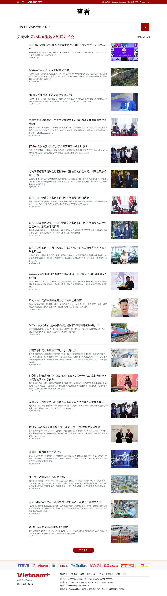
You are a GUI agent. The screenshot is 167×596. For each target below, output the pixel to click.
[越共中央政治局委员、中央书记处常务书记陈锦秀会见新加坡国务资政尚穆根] (124, 127)
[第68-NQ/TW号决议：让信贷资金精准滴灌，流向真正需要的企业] (124, 509)
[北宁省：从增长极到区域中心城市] (124, 484)
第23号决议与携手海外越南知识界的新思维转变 (55, 300)
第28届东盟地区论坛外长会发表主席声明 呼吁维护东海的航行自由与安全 (68, 47)
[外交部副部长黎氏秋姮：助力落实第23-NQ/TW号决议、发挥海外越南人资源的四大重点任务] (124, 383)
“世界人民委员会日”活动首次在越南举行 (51, 95)
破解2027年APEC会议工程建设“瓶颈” (49, 70)
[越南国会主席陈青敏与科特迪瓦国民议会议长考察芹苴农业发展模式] (124, 409)
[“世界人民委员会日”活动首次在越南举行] (124, 102)
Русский (142, 2)
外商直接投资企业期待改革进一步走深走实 (52, 350)
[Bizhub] (63, 565)
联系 (124, 574)
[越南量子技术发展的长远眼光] (124, 459)
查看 (83, 11)
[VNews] (33, 565)
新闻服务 (109, 574)
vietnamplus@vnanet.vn (79, 586)
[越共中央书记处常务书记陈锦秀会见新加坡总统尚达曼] (124, 205)
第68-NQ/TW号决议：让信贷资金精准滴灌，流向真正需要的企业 (65, 502)
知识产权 (63, 574)
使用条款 (74, 574)
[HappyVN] (142, 565)
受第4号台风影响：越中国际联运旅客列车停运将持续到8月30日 (64, 325)
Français (122, 2)
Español (131, 2)
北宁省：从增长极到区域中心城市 (47, 477)
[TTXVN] (23, 565)
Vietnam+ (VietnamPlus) (35, 2)
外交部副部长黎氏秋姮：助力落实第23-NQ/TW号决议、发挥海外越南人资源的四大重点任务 (67, 377)
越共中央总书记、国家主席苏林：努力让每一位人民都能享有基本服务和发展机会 (67, 249)
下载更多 (83, 550)
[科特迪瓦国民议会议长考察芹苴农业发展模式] (124, 154)
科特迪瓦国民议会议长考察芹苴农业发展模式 (62, 146)
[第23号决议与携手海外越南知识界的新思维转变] (124, 307)
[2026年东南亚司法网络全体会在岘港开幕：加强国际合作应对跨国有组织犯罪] (124, 281)
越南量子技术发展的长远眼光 (45, 452)
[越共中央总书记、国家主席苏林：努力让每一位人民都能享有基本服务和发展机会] (124, 255)
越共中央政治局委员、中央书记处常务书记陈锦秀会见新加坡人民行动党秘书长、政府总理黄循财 (67, 224)
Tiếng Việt (106, 2)
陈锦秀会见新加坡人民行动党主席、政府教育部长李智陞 (68, 427)
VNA (101, 574)
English (115, 2)
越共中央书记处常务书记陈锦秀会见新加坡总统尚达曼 (59, 197)
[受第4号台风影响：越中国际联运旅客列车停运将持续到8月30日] (124, 332)
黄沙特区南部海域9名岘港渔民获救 (48, 527)
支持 (88, 574)
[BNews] (54, 565)
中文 (136, 2)
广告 (118, 574)
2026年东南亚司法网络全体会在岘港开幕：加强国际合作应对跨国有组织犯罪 (68, 276)
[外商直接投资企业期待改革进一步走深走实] (124, 358)
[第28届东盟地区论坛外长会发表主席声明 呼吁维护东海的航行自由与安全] (124, 52)
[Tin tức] (43, 565)
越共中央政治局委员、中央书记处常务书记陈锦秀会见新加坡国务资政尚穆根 (67, 122)
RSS (82, 574)
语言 (95, 574)
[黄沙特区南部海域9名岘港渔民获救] (124, 534)
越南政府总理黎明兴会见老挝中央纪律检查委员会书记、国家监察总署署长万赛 (67, 173)
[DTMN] (110, 565)
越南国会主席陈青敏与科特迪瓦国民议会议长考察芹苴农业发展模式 (66, 402)
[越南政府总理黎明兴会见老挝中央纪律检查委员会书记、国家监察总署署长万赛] (124, 179)
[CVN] (95, 565)
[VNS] (79, 565)
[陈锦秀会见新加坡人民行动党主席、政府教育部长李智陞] (124, 434)
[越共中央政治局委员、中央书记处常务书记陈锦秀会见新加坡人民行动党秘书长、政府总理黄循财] (124, 230)
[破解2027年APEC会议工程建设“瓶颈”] (124, 77)
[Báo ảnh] (127, 565)
